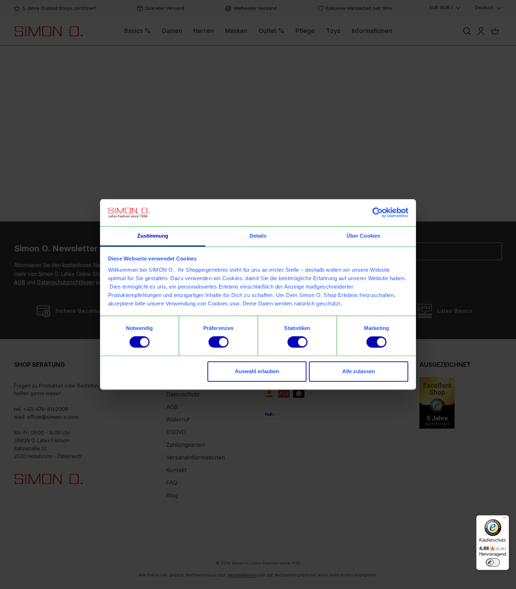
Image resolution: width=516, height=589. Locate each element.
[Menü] (505, 519)
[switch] (219, 342)
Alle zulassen (358, 371)
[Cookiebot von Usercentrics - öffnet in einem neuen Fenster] (377, 212)
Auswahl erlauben (257, 371)
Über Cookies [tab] (363, 236)
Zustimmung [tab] (152, 236)
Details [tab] (258, 236)
